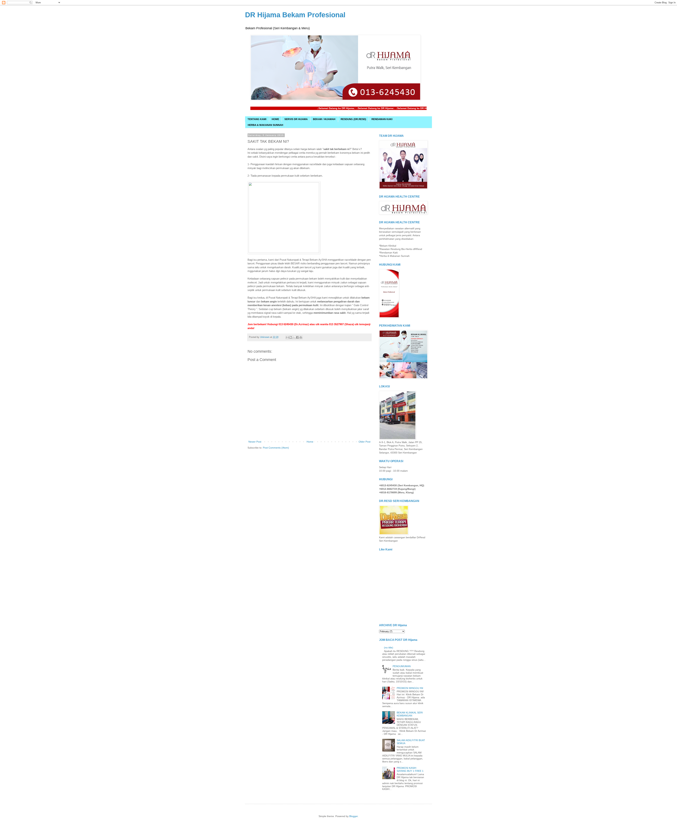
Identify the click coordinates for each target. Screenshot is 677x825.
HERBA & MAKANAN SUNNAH (265, 125)
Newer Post (254, 441)
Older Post (364, 441)
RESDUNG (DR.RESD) (353, 119)
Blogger (353, 816)
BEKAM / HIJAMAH (324, 119)
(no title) (388, 647)
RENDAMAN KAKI (381, 119)
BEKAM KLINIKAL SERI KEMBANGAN (410, 714)
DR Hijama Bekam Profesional (295, 15)
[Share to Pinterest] (301, 337)
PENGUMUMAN (402, 666)
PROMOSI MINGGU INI (410, 688)
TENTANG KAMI (257, 119)
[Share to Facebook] (297, 337)
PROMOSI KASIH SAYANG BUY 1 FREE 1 (410, 769)
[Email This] (287, 337)
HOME (275, 119)
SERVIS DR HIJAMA (296, 119)
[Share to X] (294, 337)
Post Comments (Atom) (276, 447)
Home (310, 441)
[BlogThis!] (290, 337)
